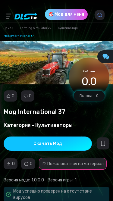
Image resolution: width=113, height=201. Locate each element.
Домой (9, 28)
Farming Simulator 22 (36, 28)
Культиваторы (68, 28)
